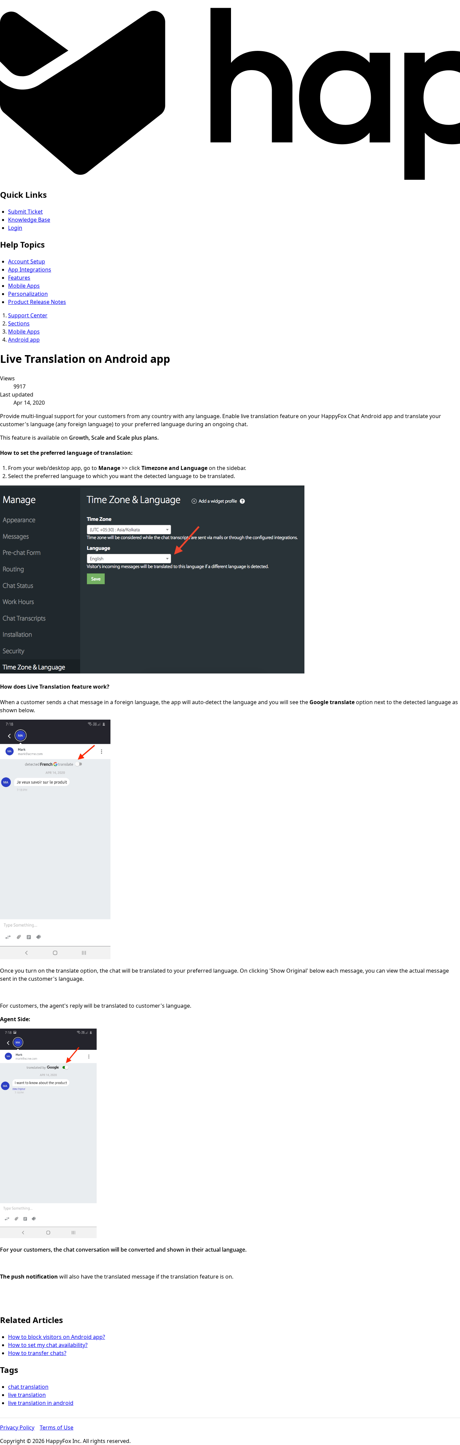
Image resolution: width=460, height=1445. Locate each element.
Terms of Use (56, 1427)
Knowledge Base (29, 219)
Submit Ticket (25, 211)
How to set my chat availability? (48, 1345)
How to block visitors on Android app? (56, 1337)
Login (15, 227)
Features (19, 277)
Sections (19, 323)
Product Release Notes (37, 302)
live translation (27, 1395)
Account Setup (26, 261)
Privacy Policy (17, 1427)
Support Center (27, 315)
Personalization (28, 293)
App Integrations (29, 269)
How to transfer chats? (37, 1353)
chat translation (28, 1386)
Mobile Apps (24, 285)
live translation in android (40, 1403)
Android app (24, 339)
